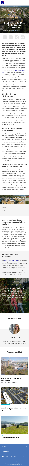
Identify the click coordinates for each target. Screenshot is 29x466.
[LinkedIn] (19, 456)
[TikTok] (23, 456)
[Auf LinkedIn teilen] (11, 37)
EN (18, 461)
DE (10, 461)
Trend (14, 20)
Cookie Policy (22, 463)
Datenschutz (15, 463)
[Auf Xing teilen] (16, 37)
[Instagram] (7, 456)
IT (15, 461)
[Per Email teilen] (22, 37)
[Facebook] (3, 456)
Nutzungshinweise (6, 463)
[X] (11, 456)
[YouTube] (15, 456)
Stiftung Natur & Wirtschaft (11, 260)
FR (12, 461)
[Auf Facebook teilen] (5, 37)
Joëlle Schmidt (15, 30)
